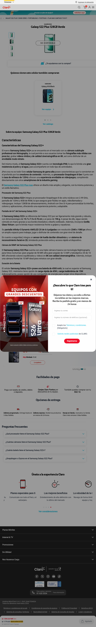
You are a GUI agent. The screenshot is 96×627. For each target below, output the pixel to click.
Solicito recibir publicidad (67, 334)
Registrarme (72, 341)
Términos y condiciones (76, 325)
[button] (86, 2)
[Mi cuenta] (89, 7)
